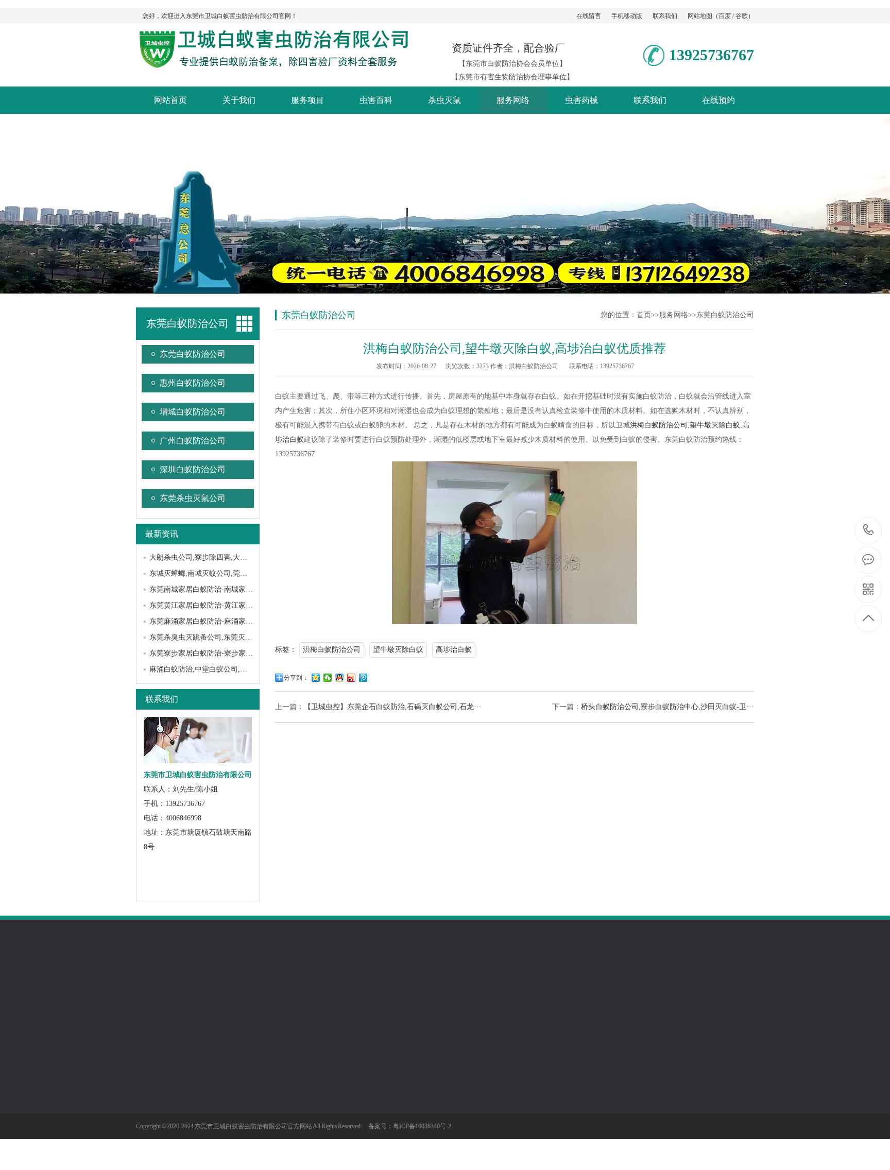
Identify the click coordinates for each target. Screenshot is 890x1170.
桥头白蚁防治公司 (489, 987)
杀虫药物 (365, 1111)
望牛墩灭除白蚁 (715, 425)
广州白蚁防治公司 (193, 440)
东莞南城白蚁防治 (576, 997)
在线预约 (718, 100)
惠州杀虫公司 (453, 997)
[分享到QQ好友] (339, 678)
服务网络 (513, 100)
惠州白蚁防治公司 (193, 382)
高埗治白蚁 (454, 649)
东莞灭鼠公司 (229, 1111)
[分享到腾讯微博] (363, 678)
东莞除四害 (255, 987)
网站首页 (170, 100)
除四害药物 (369, 1096)
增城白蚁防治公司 (193, 411)
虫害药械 (581, 100)
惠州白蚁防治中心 (359, 987)
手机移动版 (626, 16)
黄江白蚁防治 (547, 987)
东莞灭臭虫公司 (233, 1142)
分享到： (296, 677)
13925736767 (868, 530)
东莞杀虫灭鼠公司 (193, 498)
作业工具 (365, 1127)
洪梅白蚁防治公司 (659, 425)
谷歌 (741, 16)
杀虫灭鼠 (444, 100)
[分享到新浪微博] (351, 678)
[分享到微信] (327, 678)
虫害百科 (376, 100)
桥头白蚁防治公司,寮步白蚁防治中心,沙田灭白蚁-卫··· (667, 707)
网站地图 (700, 16)
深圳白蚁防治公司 (193, 469)
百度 (724, 16)
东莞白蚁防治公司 (193, 354)
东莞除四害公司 (204, 987)
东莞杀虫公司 (720, 987)
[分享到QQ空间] (316, 678)
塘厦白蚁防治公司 (641, 997)
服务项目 (307, 100)
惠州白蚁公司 (157, 1006)
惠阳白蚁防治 (157, 997)
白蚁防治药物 (372, 1081)
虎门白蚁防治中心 (705, 997)
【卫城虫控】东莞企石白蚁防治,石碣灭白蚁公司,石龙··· (393, 707)
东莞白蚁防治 (402, 997)
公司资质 (150, 1081)
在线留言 (588, 16)
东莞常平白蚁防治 (662, 987)
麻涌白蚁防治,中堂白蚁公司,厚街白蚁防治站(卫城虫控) (236, 669)
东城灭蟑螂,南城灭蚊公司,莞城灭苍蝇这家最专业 (227, 573)
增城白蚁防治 (301, 987)
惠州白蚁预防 (352, 997)
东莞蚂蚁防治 (229, 1158)
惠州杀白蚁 (255, 997)
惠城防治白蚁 (301, 997)
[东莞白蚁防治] (272, 63)
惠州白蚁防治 (208, 997)
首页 (644, 315)
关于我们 (238, 100)
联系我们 (665, 16)
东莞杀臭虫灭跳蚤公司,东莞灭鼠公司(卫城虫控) (225, 637)
